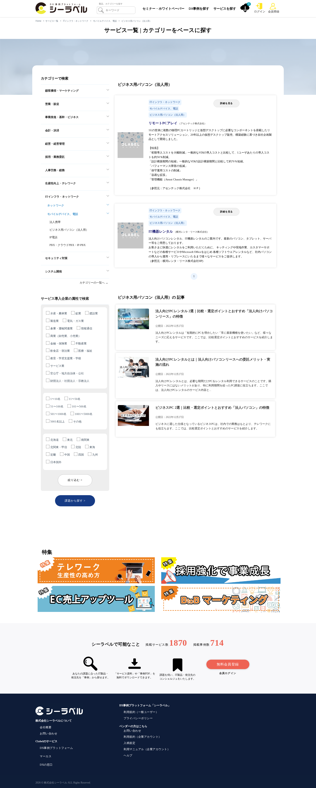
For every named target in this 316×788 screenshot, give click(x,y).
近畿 (53, 454)
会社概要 (45, 727)
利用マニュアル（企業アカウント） (147, 749)
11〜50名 (74, 399)
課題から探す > (75, 500)
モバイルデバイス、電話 (105, 20)
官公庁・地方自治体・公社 (67, 373)
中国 (67, 454)
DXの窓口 (46, 764)
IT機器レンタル (161, 231)
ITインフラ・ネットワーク (75, 20)
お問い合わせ (48, 733)
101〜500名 (79, 406)
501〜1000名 (58, 414)
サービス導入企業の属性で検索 (65, 298)
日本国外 (55, 462)
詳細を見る (226, 103)
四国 (81, 454)
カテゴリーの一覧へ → (94, 282)
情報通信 (86, 328)
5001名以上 (57, 421)
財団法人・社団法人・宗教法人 (69, 380)
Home (38, 20)
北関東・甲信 (58, 447)
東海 (92, 447)
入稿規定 (129, 743)
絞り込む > (75, 480)
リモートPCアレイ (163, 123)
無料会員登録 (228, 664)
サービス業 (57, 365)
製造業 (54, 321)
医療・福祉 (85, 350)
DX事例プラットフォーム (56, 748)
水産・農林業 (58, 313)
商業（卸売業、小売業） (65, 336)
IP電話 (53, 237)
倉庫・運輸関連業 (61, 328)
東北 (70, 439)
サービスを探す (224, 8)
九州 (95, 454)
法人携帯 (55, 222)
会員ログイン (227, 673)
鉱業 (78, 313)
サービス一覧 (51, 20)
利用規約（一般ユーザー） (141, 712)
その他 (77, 421)
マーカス (45, 756)
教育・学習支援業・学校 (65, 358)
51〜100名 (56, 406)
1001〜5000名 (83, 414)
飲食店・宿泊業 (60, 350)
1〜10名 (55, 399)
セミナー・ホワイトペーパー (163, 8)
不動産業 (81, 343)
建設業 (93, 313)
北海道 (54, 439)
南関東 (85, 439)
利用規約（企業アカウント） (142, 736)
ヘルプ (128, 755)
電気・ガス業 (75, 321)
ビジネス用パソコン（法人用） (136, 20)
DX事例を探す (199, 8)
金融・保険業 (58, 343)
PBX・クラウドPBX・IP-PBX (67, 245)
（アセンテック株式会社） (192, 123)
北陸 (78, 447)
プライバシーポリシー (138, 718)
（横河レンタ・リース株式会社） (191, 231)
